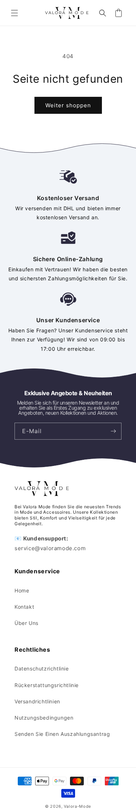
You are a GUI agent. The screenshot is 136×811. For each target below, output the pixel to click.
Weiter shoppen (68, 105)
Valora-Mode (77, 806)
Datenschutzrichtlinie (42, 668)
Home (22, 590)
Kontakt (24, 607)
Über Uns (26, 623)
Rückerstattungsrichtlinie (47, 685)
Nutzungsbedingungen (44, 718)
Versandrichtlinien (37, 701)
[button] (14, 13)
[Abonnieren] (113, 431)
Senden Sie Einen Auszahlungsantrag (62, 734)
